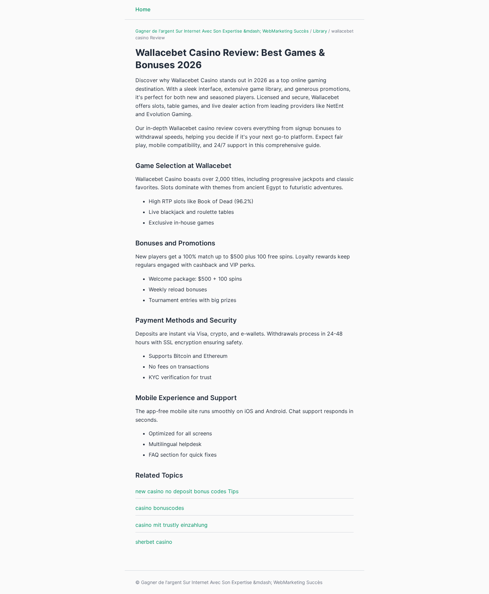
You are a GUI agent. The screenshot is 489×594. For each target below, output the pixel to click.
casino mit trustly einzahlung (171, 524)
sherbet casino (153, 541)
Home (142, 9)
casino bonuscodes (159, 508)
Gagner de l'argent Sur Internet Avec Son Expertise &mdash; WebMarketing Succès (222, 31)
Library (320, 31)
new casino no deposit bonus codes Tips (187, 491)
